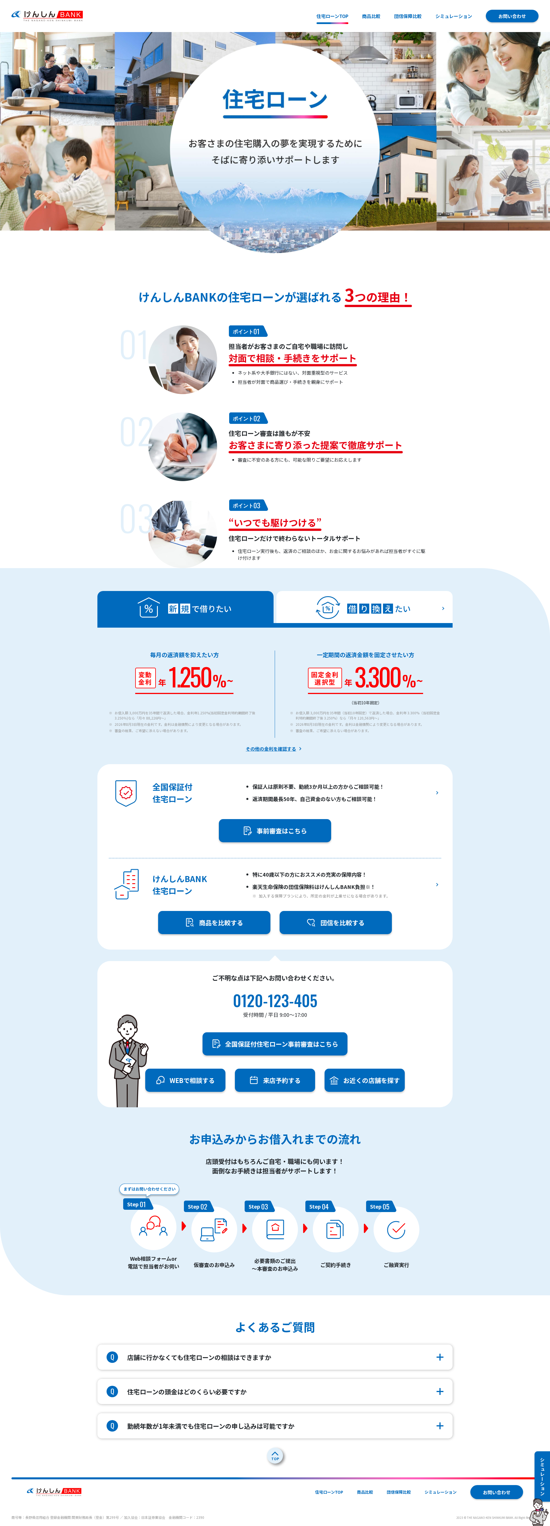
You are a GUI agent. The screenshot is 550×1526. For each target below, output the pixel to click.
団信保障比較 (408, 16)
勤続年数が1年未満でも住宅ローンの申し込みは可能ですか (203, 1425)
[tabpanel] (275, 961)
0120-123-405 (275, 1000)
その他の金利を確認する (271, 748)
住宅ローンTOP (329, 1492)
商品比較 (371, 16)
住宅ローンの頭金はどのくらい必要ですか (179, 1391)
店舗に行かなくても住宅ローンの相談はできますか (191, 1356)
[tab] (364, 607)
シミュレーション (453, 16)
